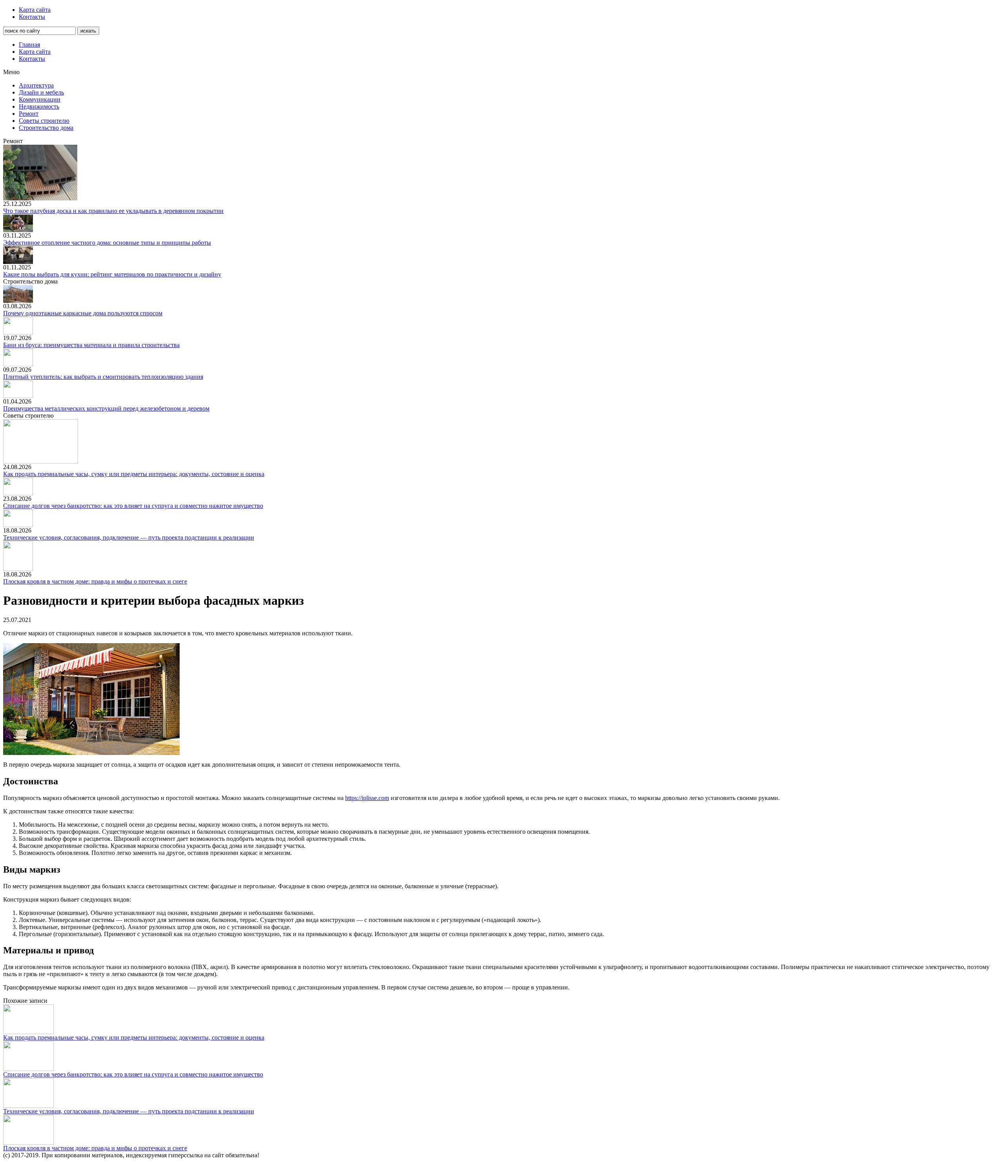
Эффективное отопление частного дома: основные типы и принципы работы (107, 242)
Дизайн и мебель (41, 92)
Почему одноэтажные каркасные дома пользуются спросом (82, 313)
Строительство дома (46, 127)
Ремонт (28, 113)
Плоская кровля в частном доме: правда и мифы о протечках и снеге (95, 581)
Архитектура (36, 85)
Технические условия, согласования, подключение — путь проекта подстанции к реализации (128, 537)
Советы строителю (44, 120)
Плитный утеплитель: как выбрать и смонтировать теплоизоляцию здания (103, 376)
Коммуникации (39, 99)
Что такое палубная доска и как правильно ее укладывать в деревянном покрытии (113, 210)
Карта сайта (35, 9)
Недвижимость (39, 106)
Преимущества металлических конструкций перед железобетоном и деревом (106, 408)
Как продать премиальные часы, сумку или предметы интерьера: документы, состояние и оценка (133, 474)
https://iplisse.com (367, 798)
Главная (29, 44)
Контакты (32, 16)
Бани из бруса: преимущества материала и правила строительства (91, 345)
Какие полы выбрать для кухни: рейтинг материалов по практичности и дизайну (112, 274)
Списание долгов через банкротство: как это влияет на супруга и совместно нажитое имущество (133, 505)
